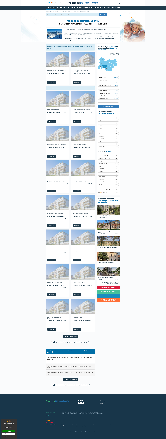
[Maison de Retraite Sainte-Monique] (57, 133)
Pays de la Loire (108, 187)
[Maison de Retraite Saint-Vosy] (57, 202)
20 (76, 342)
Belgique (110, 192)
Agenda (114, 7)
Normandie (108, 179)
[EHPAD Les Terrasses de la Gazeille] (57, 59)
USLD (47, 415)
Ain (108, 117)
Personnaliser (8, 433)
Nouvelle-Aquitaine (108, 181)
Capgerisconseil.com (87, 425)
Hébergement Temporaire (93, 412)
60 (86, 342)
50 (84, 342)
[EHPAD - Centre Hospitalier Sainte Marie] (57, 306)
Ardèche (108, 123)
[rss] (52, 3)
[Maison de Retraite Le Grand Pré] (83, 99)
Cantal (108, 125)
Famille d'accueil (88, 413)
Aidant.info (110, 425)
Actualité (108, 7)
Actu (47, 417)
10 (74, 342)
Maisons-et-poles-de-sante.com (79, 426)
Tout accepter (8, 431)
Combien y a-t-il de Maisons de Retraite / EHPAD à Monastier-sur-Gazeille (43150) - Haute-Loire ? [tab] (69, 351)
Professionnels (49, 422)
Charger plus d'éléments (70, 336)
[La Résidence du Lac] (57, 237)
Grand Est (108, 171)
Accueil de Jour (61, 7)
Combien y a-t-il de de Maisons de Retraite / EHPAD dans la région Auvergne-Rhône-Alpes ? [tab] (69, 373)
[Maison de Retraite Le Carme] (57, 168)
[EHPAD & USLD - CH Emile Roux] (57, 271)
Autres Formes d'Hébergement (97, 7)
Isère (108, 131)
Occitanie (108, 184)
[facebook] (47, 3)
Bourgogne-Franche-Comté (108, 158)
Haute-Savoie (108, 146)
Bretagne (108, 161)
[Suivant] (89, 342)
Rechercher (103, 15)
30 (79, 342)
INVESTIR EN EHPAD (108, 295)
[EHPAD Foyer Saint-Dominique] (83, 202)
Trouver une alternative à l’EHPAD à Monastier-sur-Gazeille (110, 283)
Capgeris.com (64, 425)
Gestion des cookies (92, 431)
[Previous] (52, 342)
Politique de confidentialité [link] (8, 436)
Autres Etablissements (98, 413)
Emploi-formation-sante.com (100, 425)
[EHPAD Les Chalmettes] (83, 237)
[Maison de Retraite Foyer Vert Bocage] (83, 168)
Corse (108, 166)
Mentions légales (103, 402)
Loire (108, 133)
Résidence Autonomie (82, 7)
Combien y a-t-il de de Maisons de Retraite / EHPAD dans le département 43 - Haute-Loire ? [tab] (69, 366)
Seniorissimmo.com (66, 426)
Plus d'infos (51, 82)
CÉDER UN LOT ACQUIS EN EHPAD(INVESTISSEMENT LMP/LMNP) (108, 300)
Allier (108, 120)
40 (81, 342)
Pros (118, 7)
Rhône (108, 141)
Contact (56, 2)
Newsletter (62, 2)
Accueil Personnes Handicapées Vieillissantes (72, 413)
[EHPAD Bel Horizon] (83, 306)
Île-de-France (108, 176)
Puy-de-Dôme (108, 138)
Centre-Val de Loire (108, 163)
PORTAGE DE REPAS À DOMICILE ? (108, 291)
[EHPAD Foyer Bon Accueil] (83, 133)
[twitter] (49, 3)
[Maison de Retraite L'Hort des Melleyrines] (83, 59)
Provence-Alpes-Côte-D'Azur (108, 189)
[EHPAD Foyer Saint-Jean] (57, 99)
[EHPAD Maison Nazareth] (83, 271)
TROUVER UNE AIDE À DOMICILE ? (108, 287)
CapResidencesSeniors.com (75, 425)
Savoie (108, 144)
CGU (100, 400)
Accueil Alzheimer (71, 7)
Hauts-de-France (108, 174)
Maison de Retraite (51, 7)
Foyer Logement (82, 412)
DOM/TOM (108, 168)
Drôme (108, 128)
